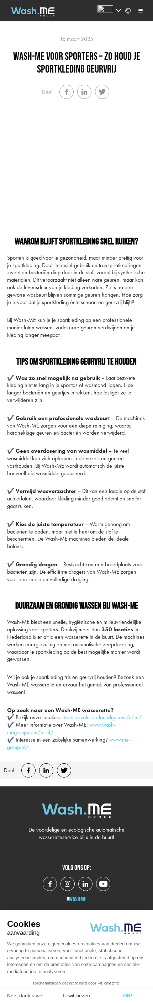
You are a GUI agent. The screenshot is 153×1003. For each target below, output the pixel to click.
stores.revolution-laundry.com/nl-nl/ (102, 717)
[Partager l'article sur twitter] (102, 92)
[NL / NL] (105, 10)
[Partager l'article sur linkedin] (84, 92)
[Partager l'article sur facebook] (66, 92)
